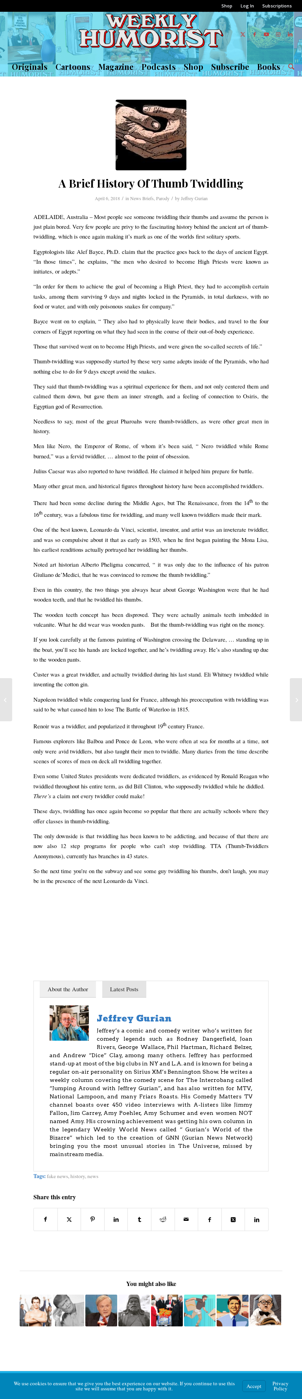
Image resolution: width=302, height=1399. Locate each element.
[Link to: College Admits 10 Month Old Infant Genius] (266, 1310)
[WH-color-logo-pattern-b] (151, 34)
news (92, 1176)
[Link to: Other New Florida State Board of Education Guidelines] (233, 1310)
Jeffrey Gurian (194, 198)
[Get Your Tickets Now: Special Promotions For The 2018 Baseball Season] (6, 699)
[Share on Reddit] (163, 1219)
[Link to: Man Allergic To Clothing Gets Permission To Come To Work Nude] (36, 1310)
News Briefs (142, 198)
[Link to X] (243, 34)
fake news (57, 1176)
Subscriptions (277, 6)
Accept (254, 1386)
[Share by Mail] (186, 1219)
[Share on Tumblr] (139, 1219)
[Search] (289, 67)
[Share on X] (69, 1219)
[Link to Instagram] (278, 34)
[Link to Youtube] (267, 34)
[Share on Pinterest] (92, 1219)
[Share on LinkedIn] (116, 1219)
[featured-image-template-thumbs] (151, 135)
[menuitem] (227, 6)
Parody (162, 198)
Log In (247, 6)
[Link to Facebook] (255, 34)
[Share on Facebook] (45, 1219)
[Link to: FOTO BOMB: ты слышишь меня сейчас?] (69, 1310)
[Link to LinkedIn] (290, 34)
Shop (226, 6)
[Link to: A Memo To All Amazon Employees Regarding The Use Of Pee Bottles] (200, 1310)
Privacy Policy (281, 1386)
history (77, 1176)
